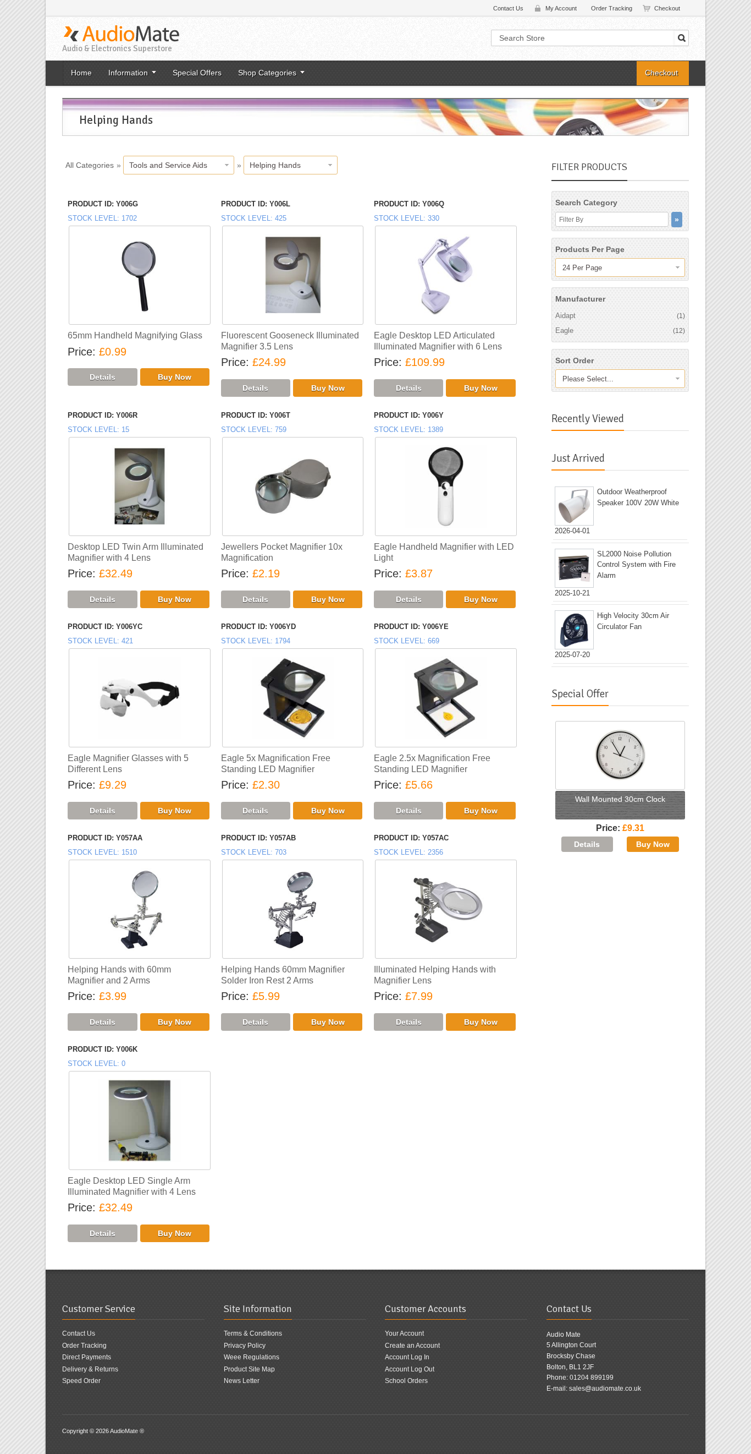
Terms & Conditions (253, 1333)
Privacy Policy (245, 1345)
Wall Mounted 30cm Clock (620, 799)
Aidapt (620, 315)
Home (81, 72)
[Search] (681, 38)
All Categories (89, 165)
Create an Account (412, 1345)
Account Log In (407, 1357)
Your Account (404, 1333)
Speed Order (81, 1381)
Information (128, 72)
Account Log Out (409, 1369)
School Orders (406, 1381)
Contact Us (508, 8)
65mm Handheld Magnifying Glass (135, 335)
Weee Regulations (251, 1357)
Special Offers (197, 72)
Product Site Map (249, 1369)
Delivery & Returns (90, 1369)
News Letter (241, 1381)
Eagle (620, 330)
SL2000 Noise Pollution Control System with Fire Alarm (636, 565)
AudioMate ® (127, 1431)
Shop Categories (267, 72)
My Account (561, 8)
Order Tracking (611, 8)
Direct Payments (86, 1357)
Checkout (667, 8)
